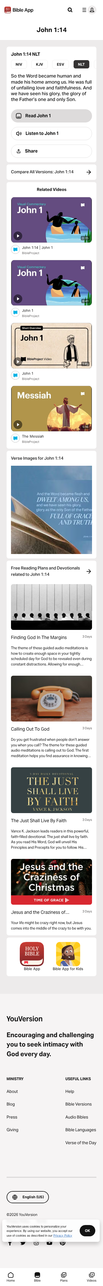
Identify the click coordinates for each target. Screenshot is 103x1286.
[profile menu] (88, 9)
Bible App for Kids (68, 969)
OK (87, 1230)
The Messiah (37, 436)
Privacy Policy (62, 1235)
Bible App (32, 969)
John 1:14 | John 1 (42, 247)
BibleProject (30, 253)
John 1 (32, 310)
